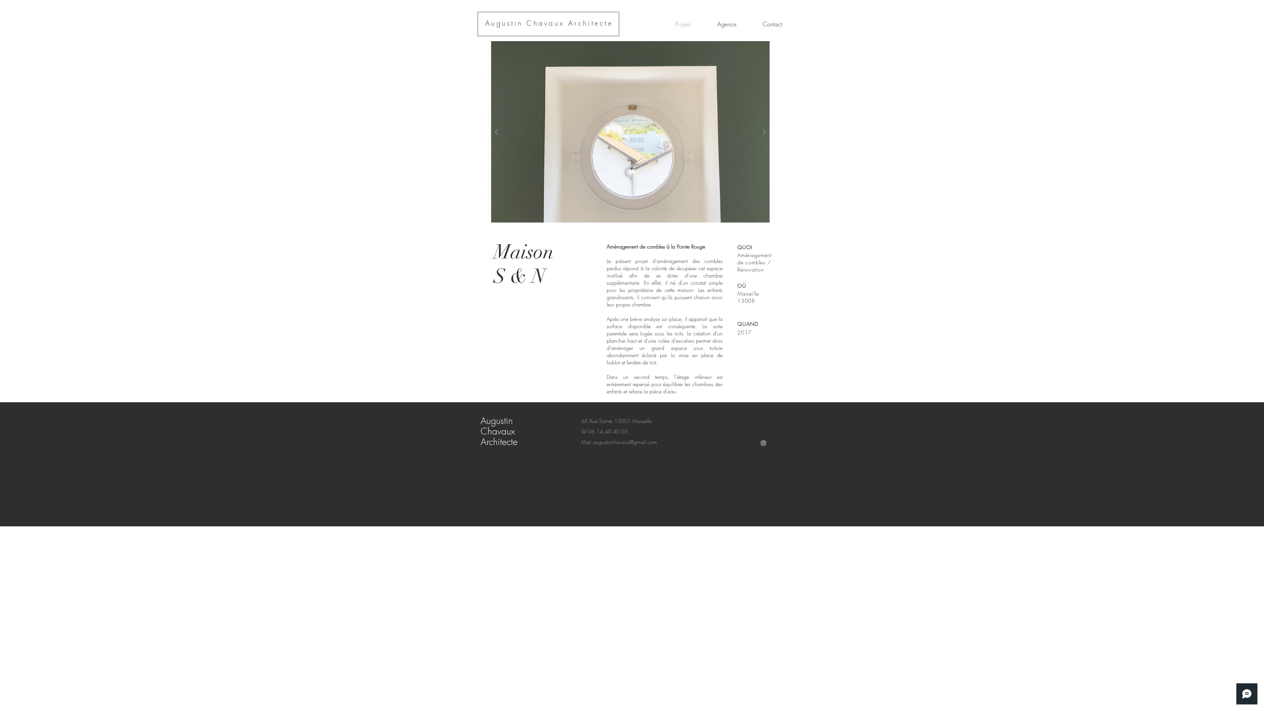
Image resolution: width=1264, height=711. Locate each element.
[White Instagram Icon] (763, 443)
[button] (630, 132)
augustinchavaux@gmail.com (625, 442)
